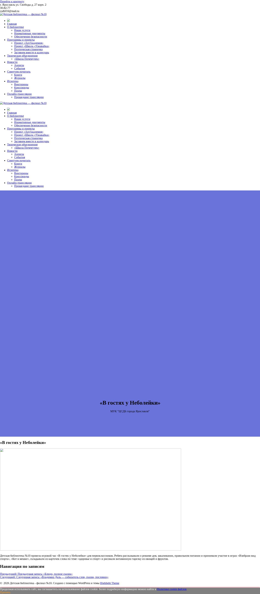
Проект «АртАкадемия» (28, 42)
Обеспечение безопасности (30, 36)
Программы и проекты (21, 39)
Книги (18, 74)
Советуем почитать (18, 71)
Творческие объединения (22, 55)
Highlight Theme (109, 583)
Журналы (19, 77)
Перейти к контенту (12, 1)
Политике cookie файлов (172, 589)
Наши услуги (22, 30)
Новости (12, 62)
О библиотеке (15, 26)
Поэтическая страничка (28, 49)
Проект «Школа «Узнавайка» (31, 46)
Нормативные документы (29, 33)
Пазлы (18, 90)
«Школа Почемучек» (26, 58)
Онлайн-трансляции (19, 93)
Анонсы (19, 65)
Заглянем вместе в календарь (31, 52)
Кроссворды (21, 87)
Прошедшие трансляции (29, 97)
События (19, 68)
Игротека (12, 81)
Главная (12, 23)
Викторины (21, 84)
